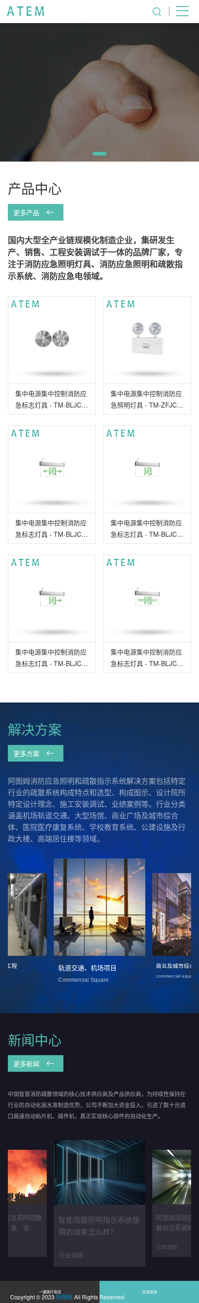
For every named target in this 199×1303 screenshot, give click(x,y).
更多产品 (27, 212)
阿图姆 (64, 1297)
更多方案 (27, 753)
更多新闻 (27, 1063)
